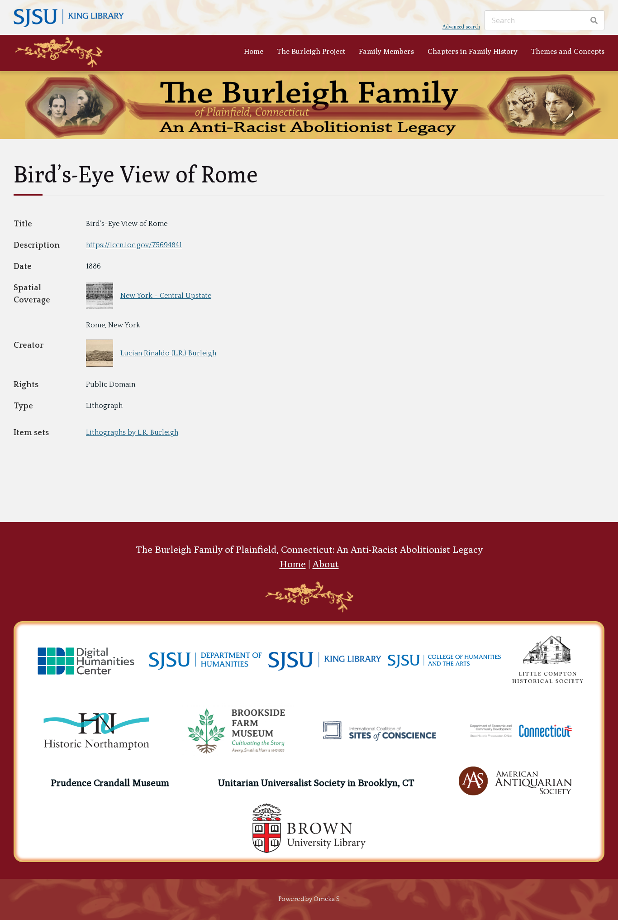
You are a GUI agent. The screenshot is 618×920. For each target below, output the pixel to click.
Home (253, 51)
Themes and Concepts (567, 51)
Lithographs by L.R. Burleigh (132, 432)
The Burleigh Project (311, 51)
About (326, 564)
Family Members (386, 51)
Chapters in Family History (473, 51)
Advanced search (461, 26)
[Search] (594, 20)
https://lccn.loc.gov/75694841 (134, 245)
